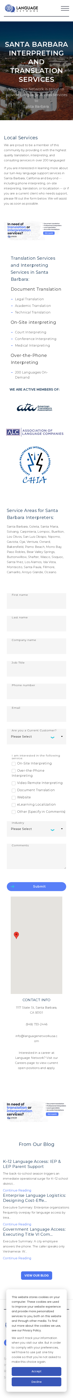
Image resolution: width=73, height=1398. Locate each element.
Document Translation (36, 289)
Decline (37, 1382)
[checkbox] (39, 787)
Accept (36, 1371)
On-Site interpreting (33, 322)
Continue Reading (17, 1190)
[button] (16, 935)
